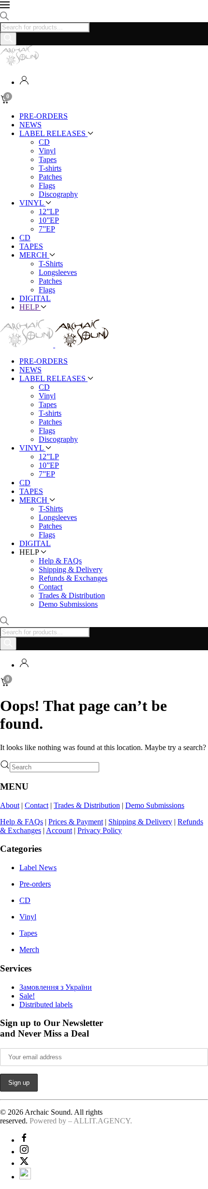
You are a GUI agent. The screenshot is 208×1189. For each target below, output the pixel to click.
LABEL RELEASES (53, 133)
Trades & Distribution (72, 595)
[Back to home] (19, 63)
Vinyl (47, 151)
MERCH (34, 255)
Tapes (48, 159)
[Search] (8, 38)
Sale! (27, 996)
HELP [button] (30, 307)
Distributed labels (46, 1004)
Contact (50, 587)
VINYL (32, 203)
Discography (58, 194)
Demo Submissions (68, 604)
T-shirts (50, 168)
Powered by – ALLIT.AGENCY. (80, 1121)
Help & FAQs (60, 561)
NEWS (30, 125)
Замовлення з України (55, 987)
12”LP (49, 211)
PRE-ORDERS (43, 116)
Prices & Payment (75, 822)
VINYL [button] (32, 448)
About (9, 805)
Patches (50, 177)
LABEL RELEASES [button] (53, 378)
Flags (47, 185)
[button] (104, 6)
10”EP (49, 220)
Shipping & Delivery (71, 569)
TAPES (31, 246)
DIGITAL (35, 298)
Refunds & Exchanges (73, 578)
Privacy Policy (99, 830)
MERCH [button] (34, 500)
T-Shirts (51, 264)
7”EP (47, 229)
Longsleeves (58, 272)
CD (44, 142)
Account (59, 830)
